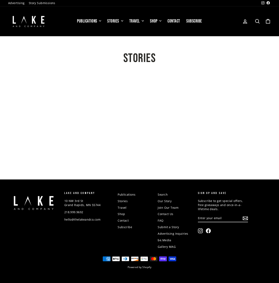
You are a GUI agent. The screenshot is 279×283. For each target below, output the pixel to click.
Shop (154, 21)
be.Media (164, 240)
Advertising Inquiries (173, 234)
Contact (173, 21)
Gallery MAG (167, 247)
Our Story (165, 201)
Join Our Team (168, 208)
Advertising (16, 3)
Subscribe (194, 21)
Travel (135, 21)
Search (163, 194)
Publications (87, 21)
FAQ (160, 220)
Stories (113, 21)
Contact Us (165, 214)
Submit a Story (168, 227)
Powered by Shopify (140, 267)
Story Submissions (42, 3)
